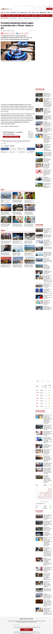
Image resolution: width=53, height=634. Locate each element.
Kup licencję (27, 141)
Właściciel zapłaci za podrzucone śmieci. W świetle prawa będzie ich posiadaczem (18, 213)
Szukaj (50, 8)
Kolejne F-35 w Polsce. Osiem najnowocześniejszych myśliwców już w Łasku (6, 201)
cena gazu (7, 145)
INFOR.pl (15, 6)
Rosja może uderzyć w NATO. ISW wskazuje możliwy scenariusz (29, 265)
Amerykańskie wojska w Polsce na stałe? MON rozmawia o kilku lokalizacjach (6, 225)
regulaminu (27, 627)
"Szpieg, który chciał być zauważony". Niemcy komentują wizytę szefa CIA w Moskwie (6, 265)
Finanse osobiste (13, 18)
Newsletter (38, 6)
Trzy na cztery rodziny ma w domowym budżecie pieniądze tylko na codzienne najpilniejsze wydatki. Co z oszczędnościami (29, 201)
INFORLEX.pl (26, 6)
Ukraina (48, 15)
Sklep (51, 6)
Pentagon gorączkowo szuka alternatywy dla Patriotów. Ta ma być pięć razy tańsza (18, 265)
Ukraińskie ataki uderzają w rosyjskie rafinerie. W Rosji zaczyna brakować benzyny (17, 253)
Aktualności (9, 15)
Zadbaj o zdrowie (36, 18)
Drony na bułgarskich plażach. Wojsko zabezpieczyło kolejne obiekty (29, 253)
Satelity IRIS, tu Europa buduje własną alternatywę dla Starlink (18, 242)
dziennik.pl (20, 6)
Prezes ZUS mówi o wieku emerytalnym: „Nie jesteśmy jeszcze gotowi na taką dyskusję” (29, 213)
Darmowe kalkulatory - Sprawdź (11, 136)
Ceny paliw (20, 18)
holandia (12, 145)
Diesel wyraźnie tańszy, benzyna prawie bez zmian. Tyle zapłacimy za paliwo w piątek (29, 225)
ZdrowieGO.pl (33, 6)
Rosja (18, 15)
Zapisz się (26, 629)
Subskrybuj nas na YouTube (9, 33)
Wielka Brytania (42, 15)
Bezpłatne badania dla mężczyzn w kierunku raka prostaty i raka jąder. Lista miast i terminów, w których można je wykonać (17, 201)
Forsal (2, 20)
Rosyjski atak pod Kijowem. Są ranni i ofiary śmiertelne (28, 242)
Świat (2, 15)
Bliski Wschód (27, 15)
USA (22, 15)
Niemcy (14, 15)
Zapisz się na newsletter (23, 33)
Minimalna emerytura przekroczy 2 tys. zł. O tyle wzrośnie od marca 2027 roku (17, 225)
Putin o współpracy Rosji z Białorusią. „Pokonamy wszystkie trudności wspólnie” (6, 242)
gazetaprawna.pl (45, 6)
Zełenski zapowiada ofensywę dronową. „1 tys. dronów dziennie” (5, 253)
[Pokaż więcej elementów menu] (52, 12)
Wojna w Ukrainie (27, 18)
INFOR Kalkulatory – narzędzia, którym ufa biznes (13, 133)
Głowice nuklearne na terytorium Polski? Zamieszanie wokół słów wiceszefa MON (6, 213)
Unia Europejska (34, 15)
